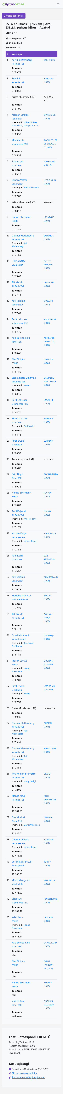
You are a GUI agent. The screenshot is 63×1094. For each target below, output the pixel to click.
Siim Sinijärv (18, 359)
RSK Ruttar (17, 118)
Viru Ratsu (17, 444)
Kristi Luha (17, 917)
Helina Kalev (18, 261)
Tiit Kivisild (17, 125)
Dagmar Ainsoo (20, 839)
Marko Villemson (32, 824)
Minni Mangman (21, 880)
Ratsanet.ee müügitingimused (28, 1077)
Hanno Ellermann (21, 217)
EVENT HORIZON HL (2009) (48, 965)
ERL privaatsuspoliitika (24, 1073)
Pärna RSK (17, 821)
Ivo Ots (27, 385)
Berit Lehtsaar (19, 319)
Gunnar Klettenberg (23, 235)
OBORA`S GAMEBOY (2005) (49, 1005)
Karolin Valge (19, 533)
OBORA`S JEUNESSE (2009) (48, 664)
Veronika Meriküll (21, 861)
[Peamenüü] (58, 4)
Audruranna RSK (20, 599)
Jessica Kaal (18, 1001)
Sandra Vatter (19, 180)
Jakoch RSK (17, 559)
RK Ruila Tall (18, 63)
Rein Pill (16, 78)
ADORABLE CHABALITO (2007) (49, 341)
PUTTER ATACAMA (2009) (48, 264)
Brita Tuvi (17, 898)
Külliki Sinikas (30, 122)
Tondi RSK (17, 165)
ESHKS (15, 221)
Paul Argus (18, 161)
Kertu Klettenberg (22, 60)
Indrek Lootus (19, 660)
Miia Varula (18, 140)
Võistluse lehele (15, 15)
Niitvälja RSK (18, 865)
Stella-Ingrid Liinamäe (24, 377)
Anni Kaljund (19, 511)
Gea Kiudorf (18, 817)
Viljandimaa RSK (20, 144)
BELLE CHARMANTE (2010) (50, 799)
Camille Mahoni (20, 635)
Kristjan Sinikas (20, 114)
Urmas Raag (30, 541)
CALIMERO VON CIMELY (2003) (50, 381)
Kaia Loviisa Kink (21, 337)
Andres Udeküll (31, 187)
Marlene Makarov (21, 595)
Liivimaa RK (17, 264)
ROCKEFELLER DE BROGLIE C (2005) (50, 144)
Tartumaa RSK (18, 381)
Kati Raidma (18, 300)
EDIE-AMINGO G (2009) (49, 559)
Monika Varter (20, 418)
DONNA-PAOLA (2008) (48, 618)
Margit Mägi (30, 781)
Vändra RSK (17, 183)
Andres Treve (30, 518)
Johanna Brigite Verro (24, 773)
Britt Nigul (17, 474)
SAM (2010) (49, 60)
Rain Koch (17, 555)
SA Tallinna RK (19, 639)
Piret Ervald (18, 440)
